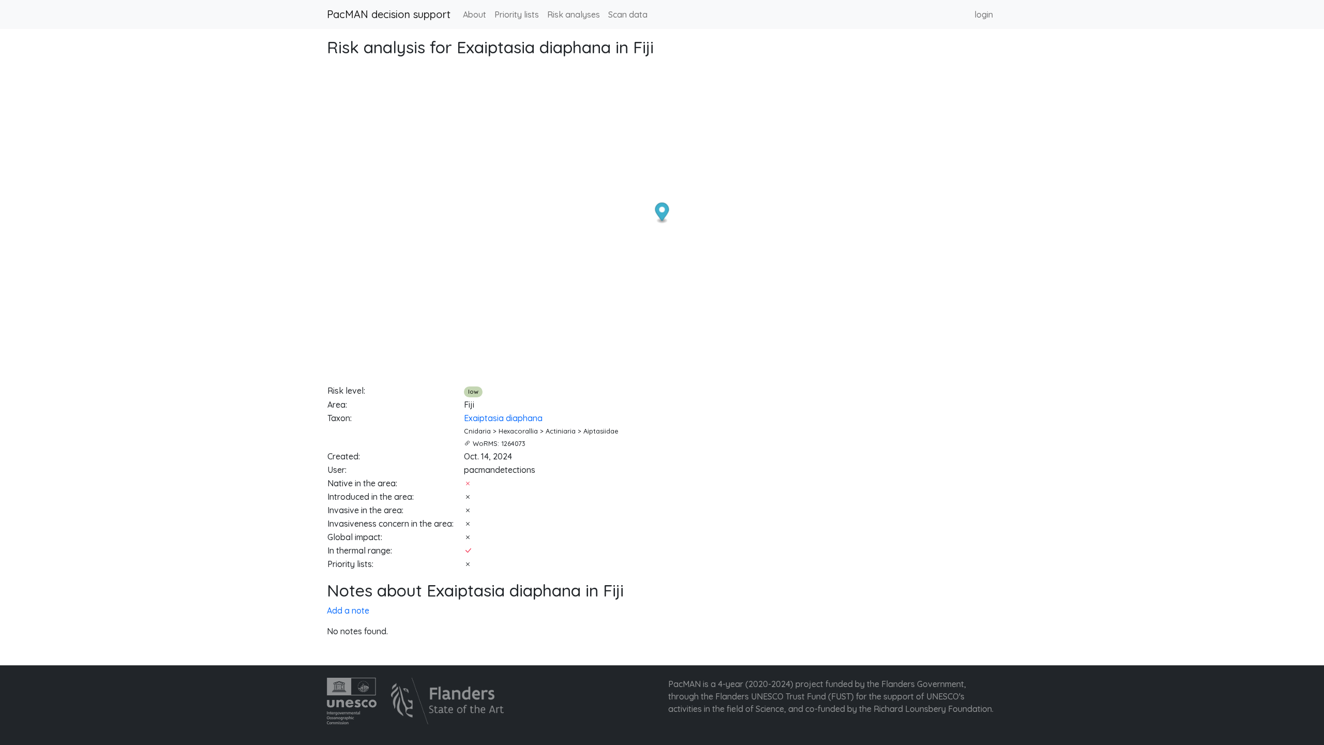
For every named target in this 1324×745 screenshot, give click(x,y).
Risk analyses (573, 14)
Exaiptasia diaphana (503, 418)
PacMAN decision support (388, 14)
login (983, 14)
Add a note (348, 610)
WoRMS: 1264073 (499, 443)
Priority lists (516, 14)
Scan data (628, 14)
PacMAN (684, 684)
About (474, 14)
